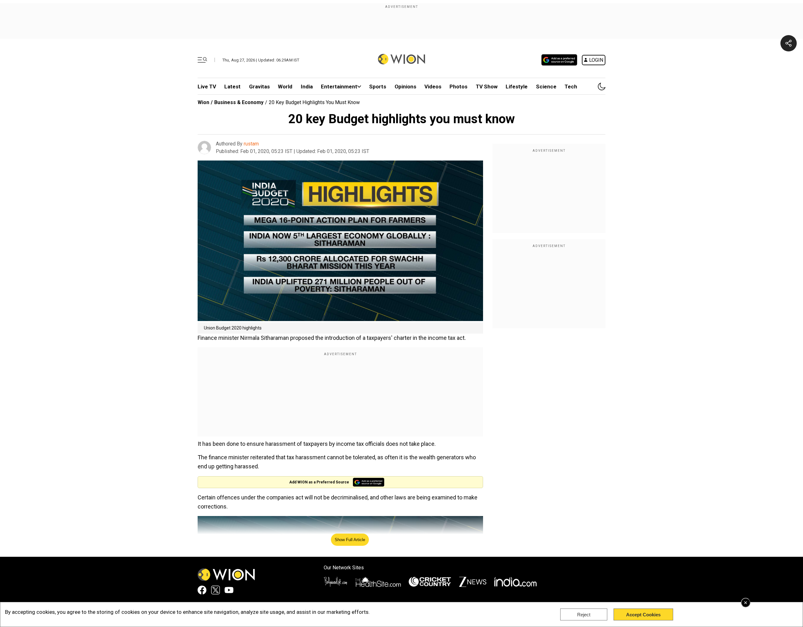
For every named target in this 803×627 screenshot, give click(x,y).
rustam (251, 144)
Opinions (405, 86)
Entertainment (339, 86)
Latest (232, 86)
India (307, 86)
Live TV (207, 86)
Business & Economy (238, 102)
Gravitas (259, 86)
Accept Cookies (643, 614)
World (285, 86)
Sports (377, 86)
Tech (571, 86)
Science (546, 86)
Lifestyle (517, 86)
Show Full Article (350, 539)
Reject (583, 614)
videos (432, 86)
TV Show (486, 86)
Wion (203, 102)
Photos (458, 86)
